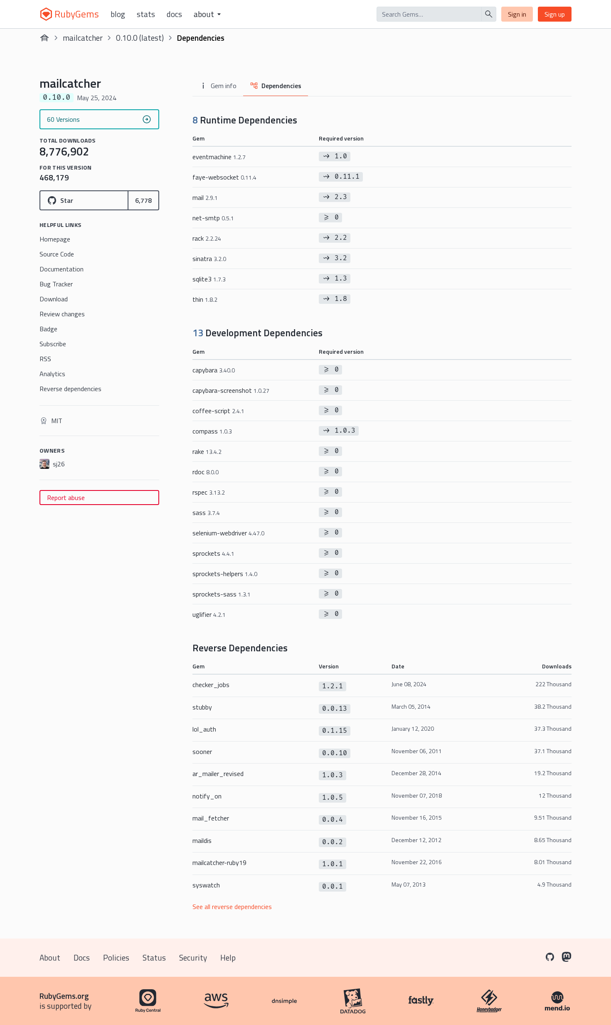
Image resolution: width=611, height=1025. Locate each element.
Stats (146, 14)
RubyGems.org (64, 996)
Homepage (54, 239)
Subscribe (52, 344)
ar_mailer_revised (218, 774)
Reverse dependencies (70, 389)
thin (204, 299)
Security (193, 957)
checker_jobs (210, 685)
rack (206, 238)
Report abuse (66, 498)
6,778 (143, 200)
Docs (174, 14)
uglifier (209, 614)
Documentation (61, 269)
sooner (202, 751)
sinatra (209, 259)
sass (206, 512)
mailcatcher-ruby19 (219, 862)
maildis (202, 840)
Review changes (62, 314)
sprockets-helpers (224, 574)
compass (212, 431)
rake (207, 451)
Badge (48, 329)
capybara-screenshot (230, 390)
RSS (45, 359)
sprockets (213, 553)
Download (53, 299)
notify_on (207, 796)
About (49, 957)
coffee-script (218, 411)
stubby (202, 707)
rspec (208, 492)
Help (228, 957)
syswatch (206, 885)
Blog (118, 14)
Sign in (517, 14)
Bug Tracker (56, 284)
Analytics (52, 374)
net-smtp (213, 218)
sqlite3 (209, 279)
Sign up (554, 14)
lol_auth (204, 729)
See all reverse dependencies (232, 907)
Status (154, 957)
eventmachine (219, 157)
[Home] (44, 37)
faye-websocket (224, 177)
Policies (116, 957)
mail (205, 197)
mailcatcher (83, 38)
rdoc (205, 472)
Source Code (56, 254)
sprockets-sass (221, 594)
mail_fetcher (210, 818)
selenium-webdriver (228, 533)
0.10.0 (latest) (140, 38)
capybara (213, 370)
